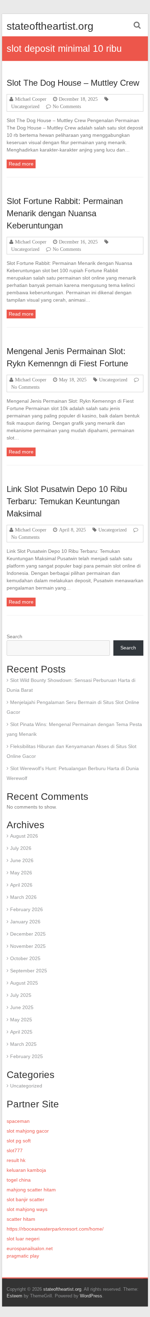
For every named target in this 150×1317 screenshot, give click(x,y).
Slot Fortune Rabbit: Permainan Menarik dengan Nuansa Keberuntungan (65, 213)
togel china (19, 1180)
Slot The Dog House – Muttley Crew (73, 82)
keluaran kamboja (26, 1170)
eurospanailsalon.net (30, 1248)
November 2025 (28, 946)
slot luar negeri (23, 1238)
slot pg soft (19, 1140)
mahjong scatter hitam (31, 1189)
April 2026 (21, 885)
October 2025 (25, 958)
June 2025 (21, 1007)
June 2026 (21, 860)
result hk (16, 1160)
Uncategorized (25, 106)
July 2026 (20, 848)
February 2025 (26, 1056)
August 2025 (24, 983)
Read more (21, 164)
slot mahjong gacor (28, 1131)
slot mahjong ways (27, 1209)
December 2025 (28, 934)
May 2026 (21, 872)
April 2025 (21, 1032)
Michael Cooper (30, 99)
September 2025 (28, 970)
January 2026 (25, 921)
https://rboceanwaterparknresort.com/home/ (55, 1229)
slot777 (15, 1150)
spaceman (18, 1121)
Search (14, 636)
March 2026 (23, 897)
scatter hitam (21, 1219)
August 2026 (24, 836)
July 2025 (20, 995)
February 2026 (26, 909)
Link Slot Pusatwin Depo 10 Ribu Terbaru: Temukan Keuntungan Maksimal (67, 501)
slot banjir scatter (25, 1199)
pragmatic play (23, 1256)
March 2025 (23, 1044)
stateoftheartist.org (50, 26)
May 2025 (21, 1019)
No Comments (67, 106)
